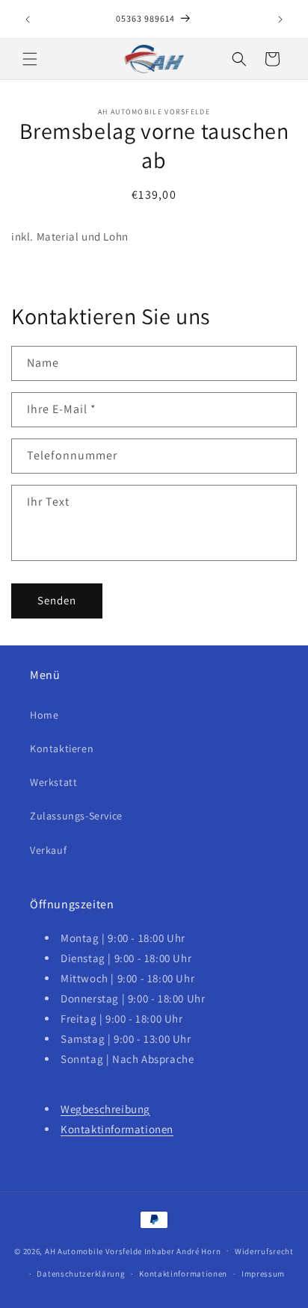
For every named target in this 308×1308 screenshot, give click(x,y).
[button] (29, 59)
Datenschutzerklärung (81, 1273)
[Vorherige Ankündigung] (27, 19)
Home (44, 715)
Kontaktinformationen (117, 1129)
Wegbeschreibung (105, 1109)
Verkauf (48, 850)
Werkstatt (53, 782)
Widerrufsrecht (264, 1251)
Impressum (263, 1273)
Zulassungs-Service (76, 815)
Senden (56, 600)
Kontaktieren (61, 748)
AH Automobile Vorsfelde (93, 1250)
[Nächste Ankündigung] (280, 19)
